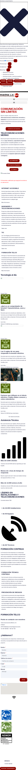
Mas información (5, 270)
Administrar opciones (8, 72)
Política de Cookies (6, 753)
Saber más (4, 228)
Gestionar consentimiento (8, 768)
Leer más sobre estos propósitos (11, 78)
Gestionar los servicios (8, 74)
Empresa (3, 652)
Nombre (3, 647)
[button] (14, 22)
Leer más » (3, 322)
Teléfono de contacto (6, 658)
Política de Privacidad (6, 750)
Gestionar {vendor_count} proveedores (12, 76)
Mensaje (3, 669)
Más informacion (5, 202)
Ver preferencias (19, 81)
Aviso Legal (3, 747)
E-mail (2, 663)
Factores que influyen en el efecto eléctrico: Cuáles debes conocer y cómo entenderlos (14, 397)
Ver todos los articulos (14, 416)
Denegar (10, 81)
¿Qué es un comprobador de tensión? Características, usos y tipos (13, 308)
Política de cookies (7, 86)
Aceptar (3, 81)
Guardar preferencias (6, 84)
